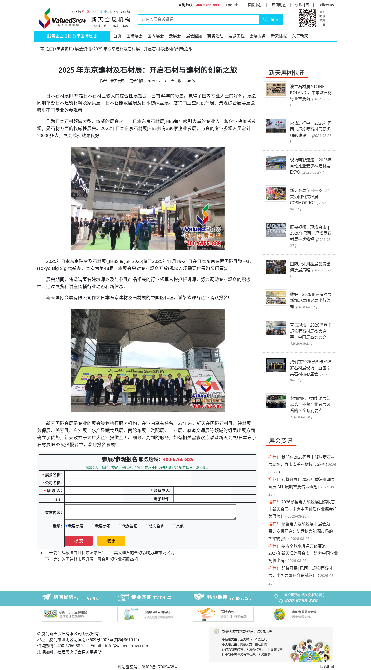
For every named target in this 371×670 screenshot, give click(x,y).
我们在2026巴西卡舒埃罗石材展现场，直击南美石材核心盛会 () (302, 464)
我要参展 (75, 525)
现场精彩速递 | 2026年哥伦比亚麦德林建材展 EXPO (311, 166)
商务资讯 (65, 49)
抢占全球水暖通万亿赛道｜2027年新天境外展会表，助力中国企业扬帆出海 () (303, 553)
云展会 (175, 36)
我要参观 (102, 525)
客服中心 (255, 4)
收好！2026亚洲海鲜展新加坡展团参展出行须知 (310, 300)
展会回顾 (194, 36)
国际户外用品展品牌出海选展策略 (310, 269)
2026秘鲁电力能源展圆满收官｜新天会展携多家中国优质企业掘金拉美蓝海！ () (302, 509)
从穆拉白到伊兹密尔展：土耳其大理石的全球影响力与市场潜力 (117, 552)
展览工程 (236, 36)
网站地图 (327, 666)
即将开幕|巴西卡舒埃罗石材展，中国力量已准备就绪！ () (301, 575)
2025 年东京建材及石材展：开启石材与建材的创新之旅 (142, 49)
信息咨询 (156, 525)
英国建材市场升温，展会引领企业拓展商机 (99, 559)
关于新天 (300, 36)
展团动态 (279, 4)
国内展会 (156, 36)
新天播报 (279, 36)
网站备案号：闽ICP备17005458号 (147, 667)
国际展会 (134, 36)
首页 (117, 36)
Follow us (326, 4)
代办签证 (129, 525)
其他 (180, 525)
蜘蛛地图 (302, 4)
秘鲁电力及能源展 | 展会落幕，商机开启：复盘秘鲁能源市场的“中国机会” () (300, 531)
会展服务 (258, 36)
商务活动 (215, 36)
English (232, 4)
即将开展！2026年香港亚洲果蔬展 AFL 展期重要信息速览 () (301, 487)
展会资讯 (83, 49)
